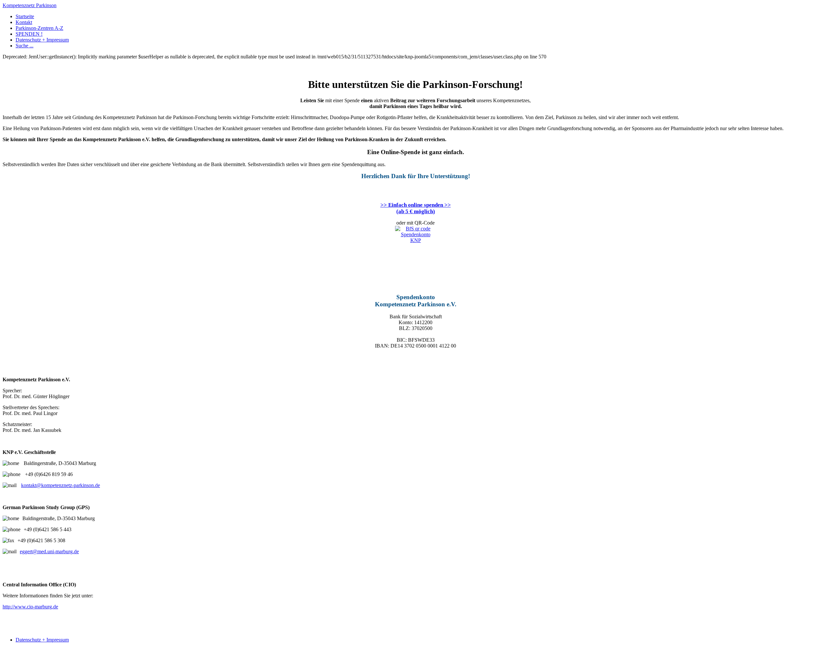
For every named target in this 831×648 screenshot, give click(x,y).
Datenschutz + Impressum (42, 40)
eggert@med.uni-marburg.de (49, 551)
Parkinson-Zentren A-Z (39, 28)
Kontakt (24, 22)
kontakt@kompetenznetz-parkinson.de (60, 485)
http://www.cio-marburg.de (30, 606)
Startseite (25, 16)
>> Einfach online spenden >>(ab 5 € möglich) (415, 208)
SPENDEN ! (29, 34)
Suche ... (24, 45)
